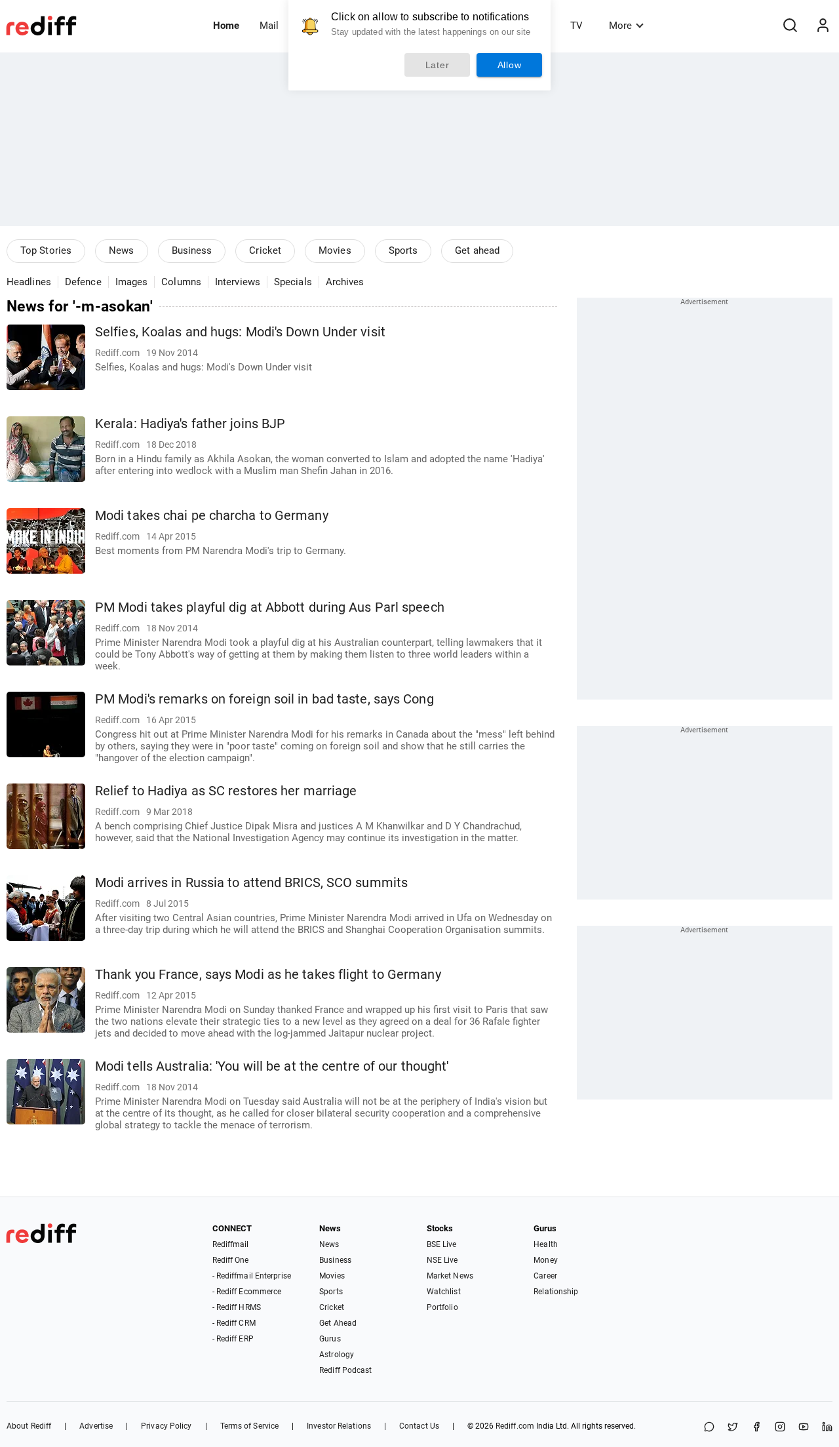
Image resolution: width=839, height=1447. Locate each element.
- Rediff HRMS (236, 1307)
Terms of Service (249, 1426)
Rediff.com (515, 1426)
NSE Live (442, 1260)
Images (131, 282)
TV (576, 25)
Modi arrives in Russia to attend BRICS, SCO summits (251, 882)
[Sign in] (822, 25)
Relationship (556, 1291)
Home (226, 25)
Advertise (96, 1426)
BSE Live (442, 1244)
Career (545, 1275)
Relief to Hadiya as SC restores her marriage (226, 791)
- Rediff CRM (234, 1323)
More (620, 25)
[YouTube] (803, 1427)
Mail (269, 25)
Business (192, 250)
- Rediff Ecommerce (247, 1291)
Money (546, 1260)
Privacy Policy (166, 1426)
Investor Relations (339, 1426)
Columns (181, 282)
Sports (403, 250)
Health (546, 1244)
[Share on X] (733, 1427)
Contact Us (419, 1426)
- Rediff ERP (233, 1338)
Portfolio (442, 1307)
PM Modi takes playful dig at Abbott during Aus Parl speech (269, 607)
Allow (510, 65)
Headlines (29, 282)
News (121, 250)
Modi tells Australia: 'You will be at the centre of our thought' (271, 1066)
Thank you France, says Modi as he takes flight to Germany (268, 974)
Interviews (237, 282)
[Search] (790, 25)
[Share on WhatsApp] (709, 1427)
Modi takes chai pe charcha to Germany (211, 515)
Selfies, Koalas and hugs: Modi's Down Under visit (240, 332)
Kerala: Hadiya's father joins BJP (190, 423)
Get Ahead (338, 1323)
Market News (450, 1275)
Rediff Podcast (345, 1370)
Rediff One (230, 1260)
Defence (83, 282)
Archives (345, 282)
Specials (293, 282)
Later (437, 65)
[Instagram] (780, 1427)
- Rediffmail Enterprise (251, 1275)
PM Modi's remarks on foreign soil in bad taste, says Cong (264, 699)
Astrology (336, 1354)
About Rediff (29, 1426)
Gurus (330, 1338)
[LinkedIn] (827, 1427)
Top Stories (45, 250)
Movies (335, 250)
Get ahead (477, 250)
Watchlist (444, 1291)
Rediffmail (230, 1244)
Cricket (265, 250)
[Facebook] (756, 1427)
